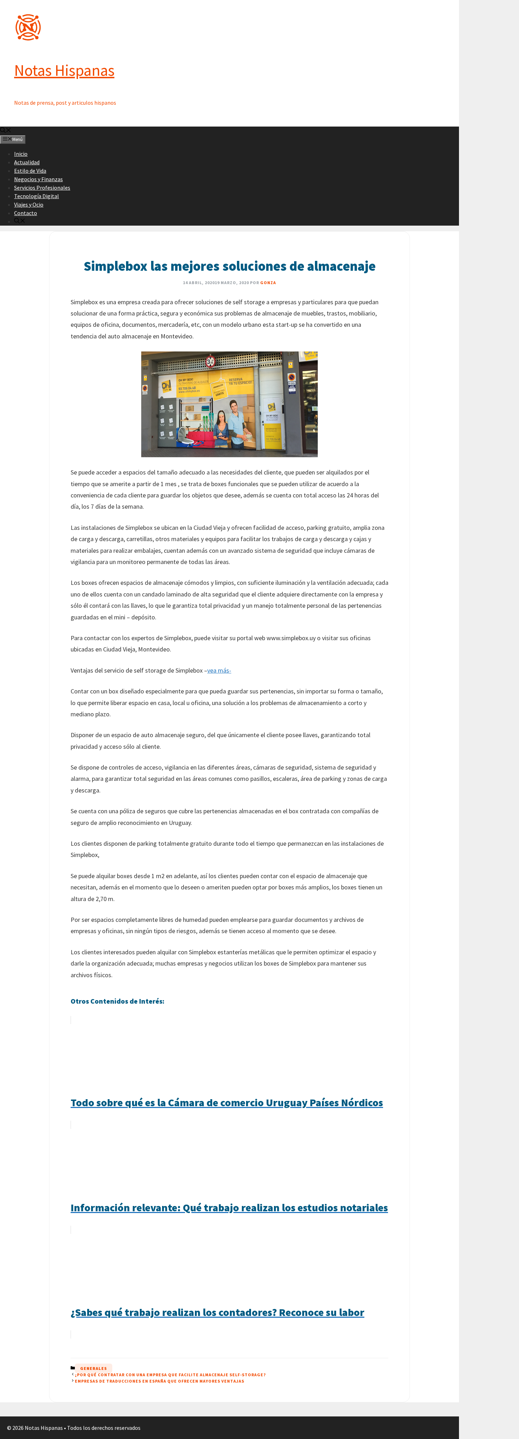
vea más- (219, 670)
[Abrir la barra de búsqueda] (5, 130)
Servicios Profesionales (42, 187)
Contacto (25, 212)
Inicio (21, 153)
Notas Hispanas (64, 70)
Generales (93, 1368)
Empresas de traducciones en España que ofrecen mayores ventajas (159, 1381)
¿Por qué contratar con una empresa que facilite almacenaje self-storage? (170, 1374)
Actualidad (27, 162)
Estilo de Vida (30, 170)
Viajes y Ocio (28, 204)
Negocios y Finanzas (38, 179)
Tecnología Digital (36, 196)
